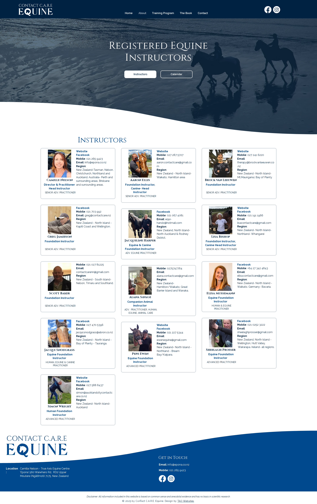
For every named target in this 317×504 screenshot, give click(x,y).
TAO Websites (185, 501)
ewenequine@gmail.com (172, 340)
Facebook (244, 211)
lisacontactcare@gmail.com (254, 222)
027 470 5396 (94, 324)
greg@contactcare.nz (98, 215)
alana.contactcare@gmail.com (175, 275)
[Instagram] (276, 9)
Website (82, 151)
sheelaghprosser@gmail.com (255, 332)
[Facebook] (267, 9)
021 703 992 (93, 211)
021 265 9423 (177, 470)
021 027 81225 (95, 264)
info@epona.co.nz (95, 162)
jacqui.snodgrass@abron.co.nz (94, 332)
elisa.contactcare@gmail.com (255, 275)
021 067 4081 (175, 215)
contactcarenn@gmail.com (92, 272)
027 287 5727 (175, 155)
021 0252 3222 (256, 324)
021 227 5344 (175, 332)
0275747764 (174, 268)
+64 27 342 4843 (257, 268)
